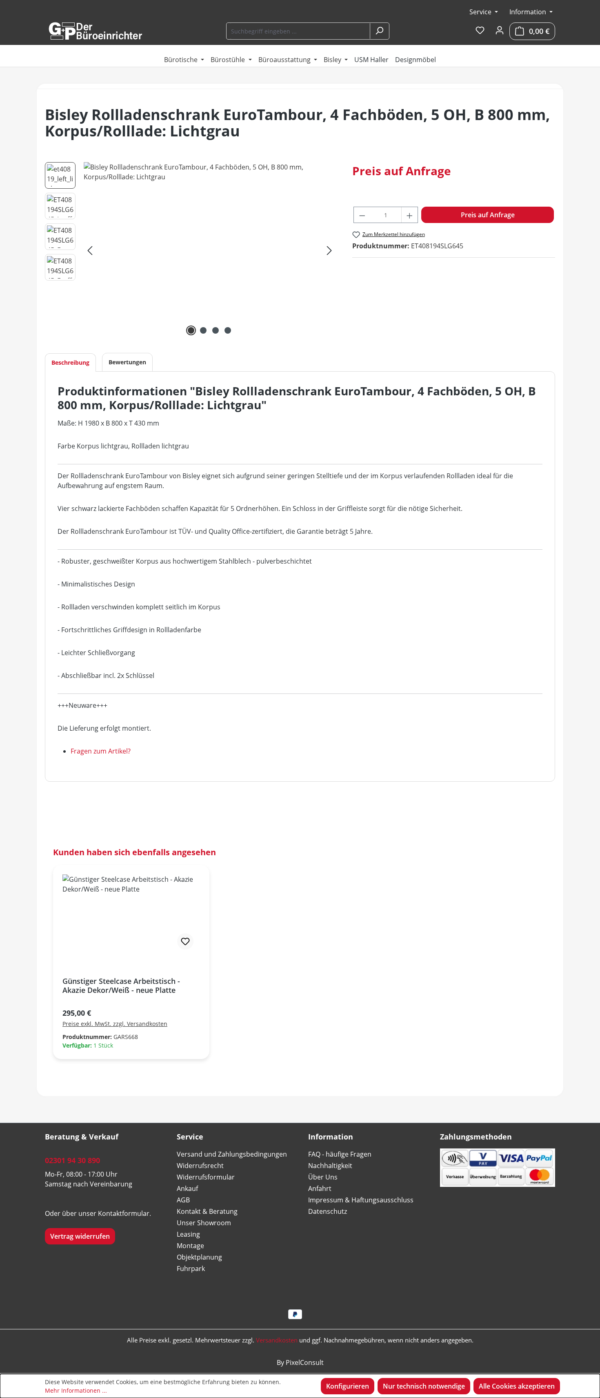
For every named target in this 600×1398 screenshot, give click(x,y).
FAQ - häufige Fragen (339, 1154)
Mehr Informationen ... (76, 1390)
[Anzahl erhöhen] (409, 215)
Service (481, 11)
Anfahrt (319, 1188)
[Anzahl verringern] (362, 215)
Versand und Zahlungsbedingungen (232, 1154)
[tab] (70, 362)
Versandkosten (277, 1340)
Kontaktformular (123, 1213)
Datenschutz (327, 1211)
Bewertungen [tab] (127, 362)
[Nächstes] (329, 250)
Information (528, 11)
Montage (190, 1245)
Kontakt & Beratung (207, 1211)
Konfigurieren (347, 1386)
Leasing (188, 1234)
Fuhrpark (191, 1268)
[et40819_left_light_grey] (210, 250)
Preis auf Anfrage (488, 214)
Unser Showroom (204, 1222)
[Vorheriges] (90, 250)
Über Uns (323, 1177)
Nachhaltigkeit (330, 1165)
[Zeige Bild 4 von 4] (227, 330)
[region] (190, 250)
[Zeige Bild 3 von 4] (215, 330)
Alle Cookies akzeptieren (517, 1386)
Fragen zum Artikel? (101, 751)
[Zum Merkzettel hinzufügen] (185, 941)
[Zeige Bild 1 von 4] (191, 330)
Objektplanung (199, 1257)
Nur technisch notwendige (424, 1386)
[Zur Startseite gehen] (95, 31)
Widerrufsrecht (200, 1165)
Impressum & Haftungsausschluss (360, 1199)
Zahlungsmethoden (476, 1137)
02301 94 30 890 (72, 1160)
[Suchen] (379, 31)
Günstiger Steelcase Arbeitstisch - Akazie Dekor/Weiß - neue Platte (121, 985)
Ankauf (187, 1188)
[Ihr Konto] (499, 30)
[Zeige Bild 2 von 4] (203, 330)
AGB (183, 1199)
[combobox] (298, 31)
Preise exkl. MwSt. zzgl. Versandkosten (114, 1024)
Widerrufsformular (206, 1177)
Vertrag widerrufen (80, 1236)
